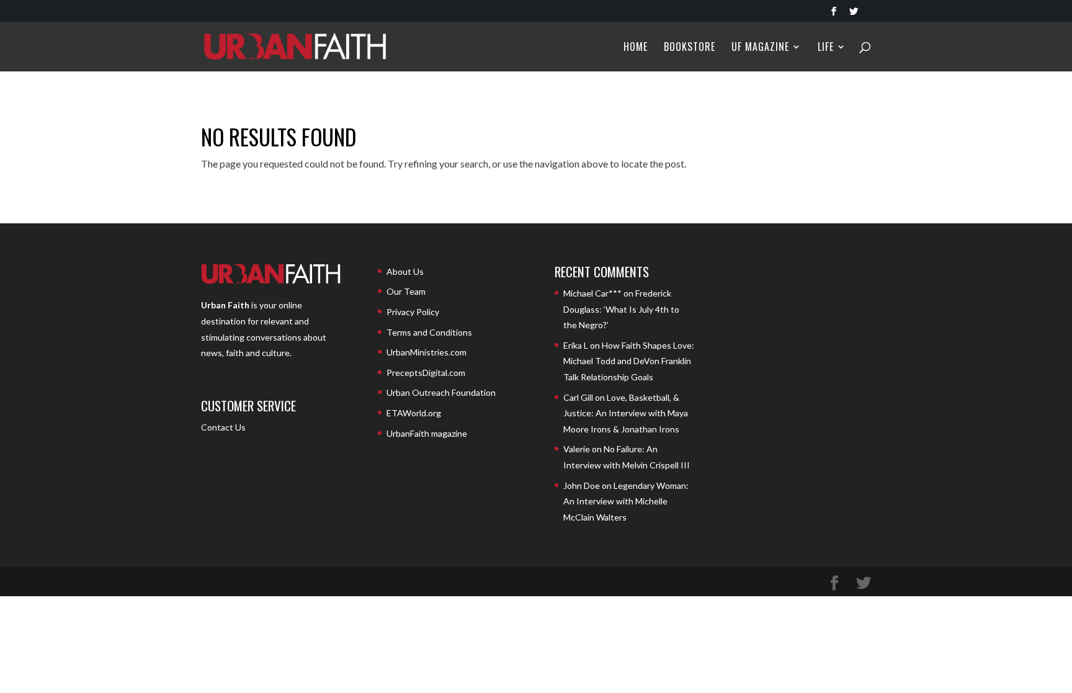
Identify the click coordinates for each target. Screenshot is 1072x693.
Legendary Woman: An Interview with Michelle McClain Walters (626, 501)
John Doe (581, 485)
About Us (405, 271)
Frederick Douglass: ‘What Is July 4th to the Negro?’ (621, 309)
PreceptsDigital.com (425, 372)
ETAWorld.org (413, 413)
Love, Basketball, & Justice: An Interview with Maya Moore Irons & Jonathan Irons (625, 413)
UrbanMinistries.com (426, 352)
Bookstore (689, 48)
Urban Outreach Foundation (441, 392)
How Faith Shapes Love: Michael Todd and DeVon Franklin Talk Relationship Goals (628, 361)
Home (635, 48)
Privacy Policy (412, 311)
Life (826, 48)
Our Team (406, 291)
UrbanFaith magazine (426, 433)
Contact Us (223, 427)
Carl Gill (578, 397)
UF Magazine (760, 48)
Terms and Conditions (429, 332)
